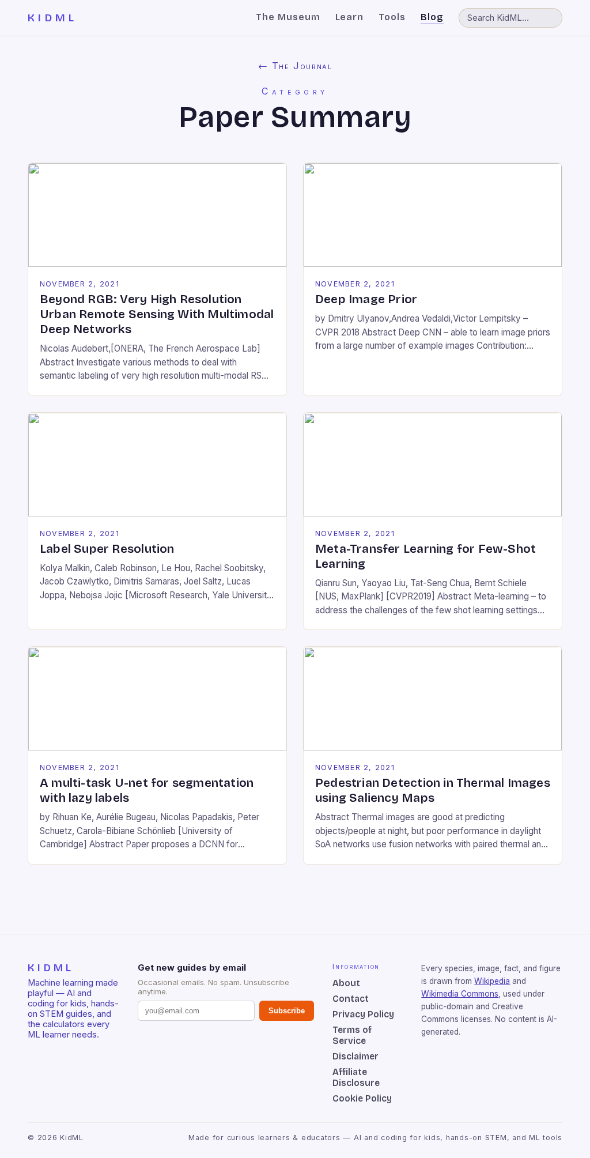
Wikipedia (492, 981)
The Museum (288, 17)
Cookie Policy (362, 1098)
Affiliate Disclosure (356, 1077)
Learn (349, 17)
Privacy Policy (363, 1014)
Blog (432, 17)
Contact (350, 998)
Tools (392, 17)
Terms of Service (352, 1035)
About (346, 983)
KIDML (52, 18)
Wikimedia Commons (459, 993)
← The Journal (295, 65)
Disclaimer (355, 1056)
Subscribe (286, 1010)
